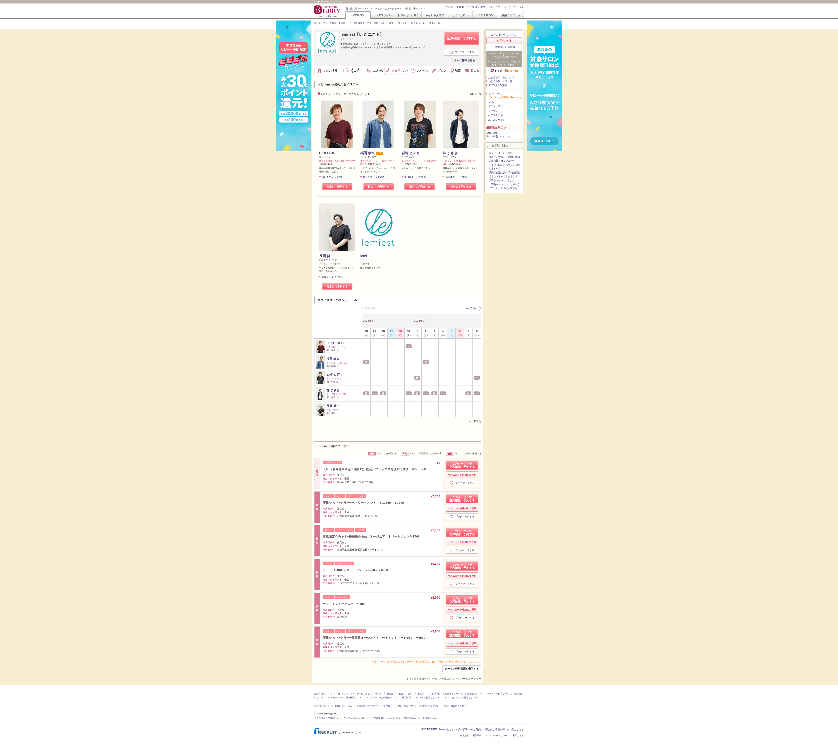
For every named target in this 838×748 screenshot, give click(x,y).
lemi (363, 256)
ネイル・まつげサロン (409, 15)
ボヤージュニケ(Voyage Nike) (351, 718)
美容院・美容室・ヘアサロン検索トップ (469, 7)
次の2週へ (472, 308)
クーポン (493, 110)
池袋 (400, 693)
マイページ (504, 7)
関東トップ (379, 23)
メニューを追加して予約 (463, 474)
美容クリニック (511, 15)
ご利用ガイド (517, 735)
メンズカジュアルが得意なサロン (460, 697)
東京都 (378, 693)
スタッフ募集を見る (463, 60)
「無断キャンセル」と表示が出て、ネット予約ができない (504, 186)
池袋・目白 (319, 693)
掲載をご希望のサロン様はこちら (504, 729)
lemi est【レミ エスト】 (362, 34)
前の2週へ (371, 308)
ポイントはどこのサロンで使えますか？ (504, 166)
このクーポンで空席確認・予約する (462, 465)
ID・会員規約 (462, 735)
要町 (410, 693)
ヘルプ (520, 7)
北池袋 (421, 693)
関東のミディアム (343, 706)
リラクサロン (460, 15)
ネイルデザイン (496, 119)
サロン (491, 101)
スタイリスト (495, 106)
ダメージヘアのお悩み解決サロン (344, 697)
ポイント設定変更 (497, 85)
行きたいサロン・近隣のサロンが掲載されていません (504, 158)
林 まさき (450, 153)
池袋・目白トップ (398, 23)
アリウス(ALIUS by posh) (381, 718)
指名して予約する (337, 186)
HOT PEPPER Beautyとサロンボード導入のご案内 (451, 729)
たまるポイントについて (501, 77)
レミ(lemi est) (417, 23)
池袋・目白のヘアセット (456, 706)
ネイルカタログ (435, 15)
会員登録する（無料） (504, 46)
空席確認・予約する (461, 38)
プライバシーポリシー (496, 735)
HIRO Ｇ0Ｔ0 (329, 153)
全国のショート (322, 706)
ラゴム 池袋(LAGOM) (324, 718)
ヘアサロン (358, 15)
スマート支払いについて (502, 152)
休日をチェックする (332, 177)
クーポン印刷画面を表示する (462, 668)
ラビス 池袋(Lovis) (427, 718)
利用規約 (477, 735)
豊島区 (390, 693)
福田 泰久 (367, 153)
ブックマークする (464, 52)
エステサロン (486, 15)
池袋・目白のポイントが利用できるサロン (418, 706)
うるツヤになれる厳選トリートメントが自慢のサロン (455, 693)
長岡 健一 (326, 256)
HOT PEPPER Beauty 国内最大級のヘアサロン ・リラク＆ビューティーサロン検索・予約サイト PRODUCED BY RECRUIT (327, 11)
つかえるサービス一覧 (500, 81)
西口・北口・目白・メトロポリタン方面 (350, 693)
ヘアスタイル (384, 15)
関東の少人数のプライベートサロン (374, 706)
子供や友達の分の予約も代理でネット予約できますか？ (504, 174)
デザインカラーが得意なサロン (381, 697)
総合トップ (319, 23)
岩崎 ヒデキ (411, 153)
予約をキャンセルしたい (502, 180)
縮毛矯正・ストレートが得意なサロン (420, 697)
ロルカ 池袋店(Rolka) (406, 718)
